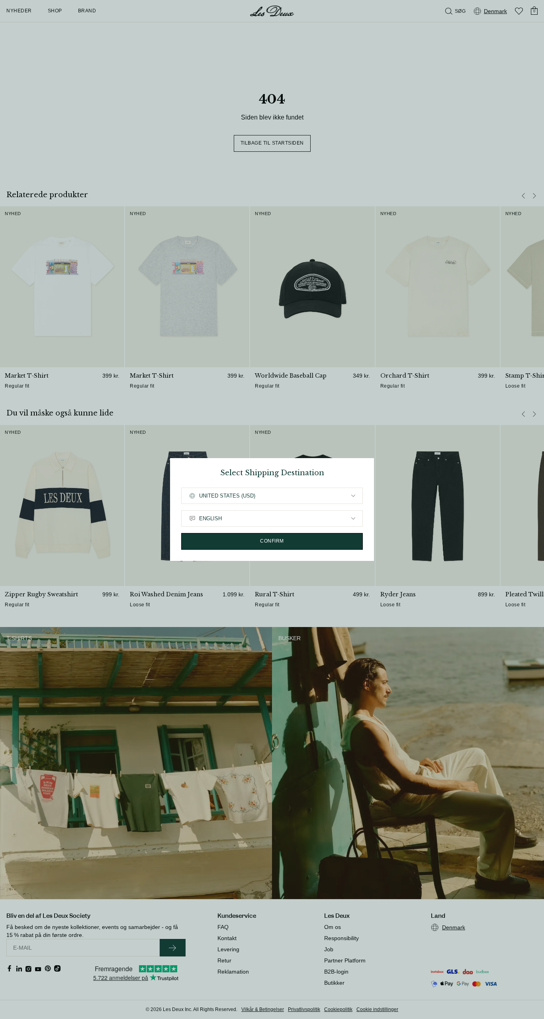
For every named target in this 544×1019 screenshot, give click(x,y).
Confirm (272, 541)
